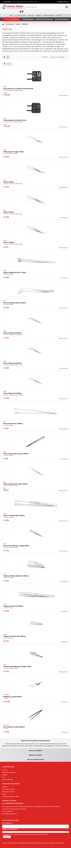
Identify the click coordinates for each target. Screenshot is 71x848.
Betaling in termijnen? (35, 755)
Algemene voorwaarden (9, 772)
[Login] (20, 11)
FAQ (3, 777)
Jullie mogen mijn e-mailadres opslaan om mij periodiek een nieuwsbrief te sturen (25, 834)
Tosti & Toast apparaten (62, 19)
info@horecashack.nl (63, 1)
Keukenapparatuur (28, 19)
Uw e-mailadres (7, 823)
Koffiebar (4, 787)
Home (11, 15)
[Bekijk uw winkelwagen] (22, 11)
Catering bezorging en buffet (10, 796)
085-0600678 (8, 1)
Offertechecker (48, 15)
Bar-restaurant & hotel (8, 789)
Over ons (31, 15)
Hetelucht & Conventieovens (44, 19)
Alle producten (20, 15)
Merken (38, 15)
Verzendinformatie (7, 779)
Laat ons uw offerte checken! (35, 759)
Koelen (4, 794)
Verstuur (7, 836)
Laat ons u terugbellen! (35, 750)
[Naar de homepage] (12, 6)
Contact (59, 15)
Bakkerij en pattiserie (8, 791)
